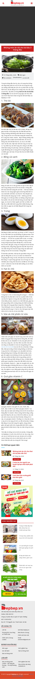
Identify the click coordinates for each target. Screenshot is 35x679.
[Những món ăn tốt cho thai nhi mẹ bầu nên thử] (6, 453)
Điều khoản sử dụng (23, 632)
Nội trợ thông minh (23, 651)
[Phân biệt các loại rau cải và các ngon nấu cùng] (9, 568)
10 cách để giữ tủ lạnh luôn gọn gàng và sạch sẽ (26, 548)
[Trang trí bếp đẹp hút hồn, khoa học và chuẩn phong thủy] (9, 529)
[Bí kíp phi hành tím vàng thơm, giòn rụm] (9, 558)
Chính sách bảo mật (23, 635)
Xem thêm (17, 459)
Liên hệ (4, 630)
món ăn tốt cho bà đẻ (7, 347)
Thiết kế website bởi (23, 675)
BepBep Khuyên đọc (9, 644)
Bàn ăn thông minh (7, 653)
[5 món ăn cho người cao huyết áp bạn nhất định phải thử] (6, 464)
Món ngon (22, 75)
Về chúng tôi (6, 626)
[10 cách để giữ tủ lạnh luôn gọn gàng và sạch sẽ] (9, 549)
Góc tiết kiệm (5, 651)
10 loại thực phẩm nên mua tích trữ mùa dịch (26, 537)
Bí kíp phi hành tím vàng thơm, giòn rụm (25, 556)
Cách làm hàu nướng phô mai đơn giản (22, 476)
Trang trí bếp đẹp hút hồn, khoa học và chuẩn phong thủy (25, 528)
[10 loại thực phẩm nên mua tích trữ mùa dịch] (9, 539)
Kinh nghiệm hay (22, 648)
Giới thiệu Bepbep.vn (23, 630)
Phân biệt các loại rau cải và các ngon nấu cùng (25, 567)
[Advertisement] (17, 24)
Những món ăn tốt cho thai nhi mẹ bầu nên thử (23, 452)
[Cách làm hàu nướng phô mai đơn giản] (6, 477)
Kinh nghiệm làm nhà (24, 661)
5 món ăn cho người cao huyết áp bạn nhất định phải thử (23, 464)
